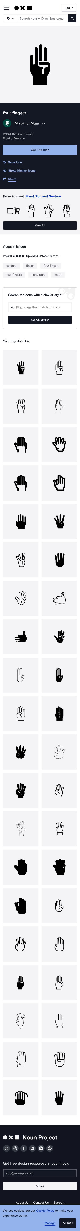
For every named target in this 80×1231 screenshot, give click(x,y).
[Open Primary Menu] (6, 8)
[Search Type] (10, 18)
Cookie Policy (45, 1210)
